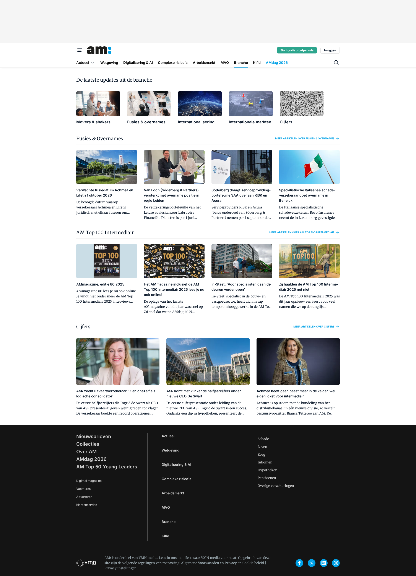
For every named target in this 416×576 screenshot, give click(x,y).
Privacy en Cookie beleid (244, 563)
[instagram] (336, 563)
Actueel (168, 436)
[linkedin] (324, 563)
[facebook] (299, 563)
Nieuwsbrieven (93, 436)
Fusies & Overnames (99, 139)
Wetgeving (170, 450)
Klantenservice (86, 505)
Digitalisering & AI (176, 464)
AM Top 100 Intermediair (105, 232)
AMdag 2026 (91, 459)
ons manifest (181, 558)
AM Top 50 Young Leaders (106, 467)
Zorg (261, 454)
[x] (311, 563)
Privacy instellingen (120, 568)
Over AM (86, 451)
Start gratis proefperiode (297, 50)
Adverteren (84, 497)
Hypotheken (267, 470)
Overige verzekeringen (276, 486)
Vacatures (83, 488)
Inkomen (265, 462)
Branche (169, 522)
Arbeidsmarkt (173, 493)
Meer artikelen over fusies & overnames (305, 138)
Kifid (165, 536)
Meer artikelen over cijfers (314, 326)
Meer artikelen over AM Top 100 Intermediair (302, 232)
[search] (336, 62)
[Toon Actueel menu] (92, 62)
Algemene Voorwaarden (200, 563)
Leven (262, 447)
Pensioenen (267, 478)
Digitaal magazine (89, 480)
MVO (166, 507)
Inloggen (330, 50)
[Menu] (79, 50)
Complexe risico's (176, 479)
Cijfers (83, 327)
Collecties (87, 444)
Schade (263, 439)
